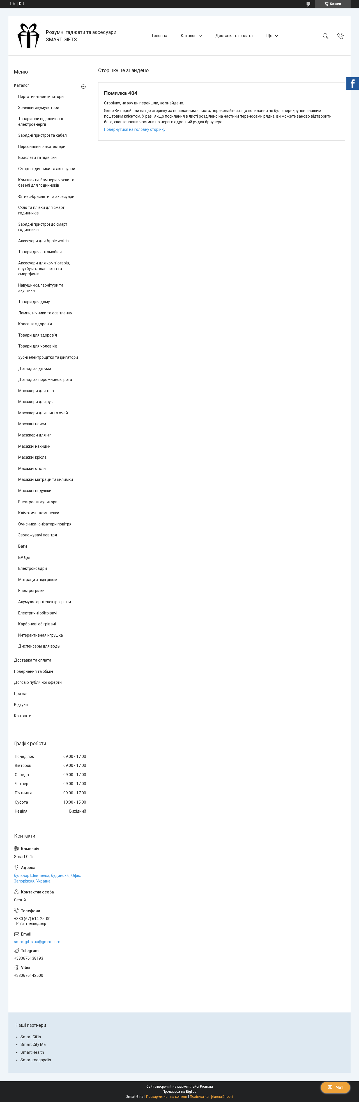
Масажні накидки (34, 446)
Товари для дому (34, 301)
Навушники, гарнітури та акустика (40, 288)
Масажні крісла (32, 457)
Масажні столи (32, 468)
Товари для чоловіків (37, 346)
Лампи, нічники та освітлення (45, 313)
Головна (159, 35)
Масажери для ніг (34, 435)
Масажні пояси (32, 424)
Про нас (21, 693)
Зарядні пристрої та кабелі (43, 135)
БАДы (24, 557)
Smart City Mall (33, 1044)
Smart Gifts (30, 1037)
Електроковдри (32, 568)
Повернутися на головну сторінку (134, 129)
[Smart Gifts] (28, 36)
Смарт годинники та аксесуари (46, 168)
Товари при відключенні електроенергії (40, 121)
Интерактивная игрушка (40, 635)
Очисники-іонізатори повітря (45, 524)
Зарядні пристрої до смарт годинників (42, 227)
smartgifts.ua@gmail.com (37, 941)
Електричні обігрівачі (37, 613)
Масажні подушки (34, 490)
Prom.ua (206, 1087)
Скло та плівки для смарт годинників (41, 210)
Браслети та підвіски (37, 157)
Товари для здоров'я (37, 335)
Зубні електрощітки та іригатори (48, 357)
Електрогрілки (31, 590)
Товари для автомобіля (40, 252)
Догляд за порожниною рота (45, 379)
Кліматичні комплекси (38, 513)
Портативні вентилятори (41, 96)
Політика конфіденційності (211, 1097)
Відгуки (21, 704)
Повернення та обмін (33, 671)
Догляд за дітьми (34, 368)
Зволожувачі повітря (37, 535)
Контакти (22, 716)
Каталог (188, 35)
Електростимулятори (37, 502)
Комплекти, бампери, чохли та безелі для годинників (46, 183)
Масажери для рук (35, 401)
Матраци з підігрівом (37, 579)
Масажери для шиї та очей (43, 413)
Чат (339, 1087)
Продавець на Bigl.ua (180, 1092)
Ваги (22, 546)
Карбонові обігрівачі (37, 624)
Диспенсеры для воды (39, 646)
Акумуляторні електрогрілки (44, 602)
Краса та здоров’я (35, 324)
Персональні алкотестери (41, 146)
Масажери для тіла (36, 390)
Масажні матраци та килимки (45, 479)
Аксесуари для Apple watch (43, 241)
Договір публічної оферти (38, 682)
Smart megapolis (35, 1060)
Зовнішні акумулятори (38, 107)
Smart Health (32, 1052)
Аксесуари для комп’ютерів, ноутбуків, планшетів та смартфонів (44, 268)
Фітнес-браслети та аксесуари (46, 196)
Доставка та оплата (234, 35)
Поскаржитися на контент (166, 1097)
